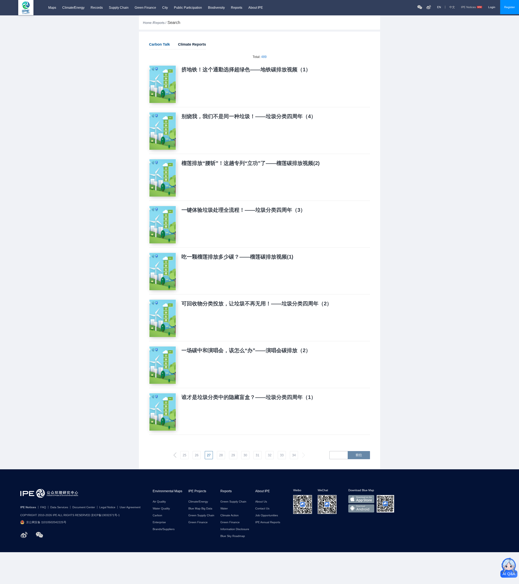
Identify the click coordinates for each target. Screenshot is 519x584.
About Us (261, 501)
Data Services (59, 507)
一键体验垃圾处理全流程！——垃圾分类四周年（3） (243, 210)
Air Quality (159, 501)
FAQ (43, 507)
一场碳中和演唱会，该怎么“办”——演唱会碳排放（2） (246, 350)
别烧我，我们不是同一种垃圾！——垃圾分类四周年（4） (248, 116)
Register (509, 7)
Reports (236, 7)
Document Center (83, 507)
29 (233, 455)
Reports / (159, 23)
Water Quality (161, 508)
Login (491, 7)
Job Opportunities (266, 515)
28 (221, 455)
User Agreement (130, 507)
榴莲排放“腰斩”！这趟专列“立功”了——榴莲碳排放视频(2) (250, 163)
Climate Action (229, 515)
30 (245, 455)
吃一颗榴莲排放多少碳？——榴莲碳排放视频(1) (237, 257)
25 (184, 455)
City (165, 7)
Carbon (157, 515)
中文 (452, 7)
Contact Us (262, 508)
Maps (52, 7)
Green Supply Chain (201, 515)
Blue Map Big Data (200, 508)
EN (439, 7)
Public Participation (188, 7)
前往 (359, 455)
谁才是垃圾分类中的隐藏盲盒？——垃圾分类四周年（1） (248, 397)
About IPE (255, 7)
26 (196, 455)
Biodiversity (216, 7)
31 (257, 455)
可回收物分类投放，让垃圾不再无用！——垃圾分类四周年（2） (256, 304)
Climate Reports (192, 44)
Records (97, 7)
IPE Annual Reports (267, 522)
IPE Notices (468, 7)
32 (269, 455)
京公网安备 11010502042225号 (46, 522)
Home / (148, 23)
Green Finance (145, 7)
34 (294, 455)
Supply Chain (119, 7)
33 (282, 455)
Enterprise (159, 522)
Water (224, 508)
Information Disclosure (234, 529)
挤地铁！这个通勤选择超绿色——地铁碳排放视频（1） (246, 69)
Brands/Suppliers (164, 529)
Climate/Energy (73, 7)
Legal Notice (107, 507)
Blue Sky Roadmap (232, 536)
